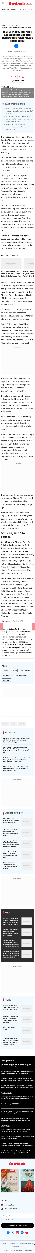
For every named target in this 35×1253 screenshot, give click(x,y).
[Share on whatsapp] (23, 77)
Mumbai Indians (21, 673)
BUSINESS (5, 9)
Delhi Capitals (25, 668)
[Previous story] (1, 626)
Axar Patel (6, 678)
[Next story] (33, 626)
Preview (14, 668)
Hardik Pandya (8, 673)
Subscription (9, 1202)
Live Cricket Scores (23, 629)
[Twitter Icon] (12, 1230)
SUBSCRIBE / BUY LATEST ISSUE (17, 1223)
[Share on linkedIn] (19, 77)
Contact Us (13, 1241)
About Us (5, 1241)
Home (3, 25)
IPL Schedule (15, 642)
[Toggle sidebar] (5, 3)
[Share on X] (16, 77)
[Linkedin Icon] (22, 1230)
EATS (30, 9)
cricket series (8, 634)
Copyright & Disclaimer (26, 1241)
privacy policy (22, 1217)
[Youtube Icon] (26, 1230)
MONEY (14, 9)
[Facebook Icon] (8, 1230)
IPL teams (26, 642)
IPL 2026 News (22, 640)
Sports (11, 25)
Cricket (18, 25)
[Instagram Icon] (17, 1230)
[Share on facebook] (12, 77)
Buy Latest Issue (11, 1206)
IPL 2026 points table (18, 645)
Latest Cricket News (18, 626)
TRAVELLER (22, 9)
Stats (4, 648)
